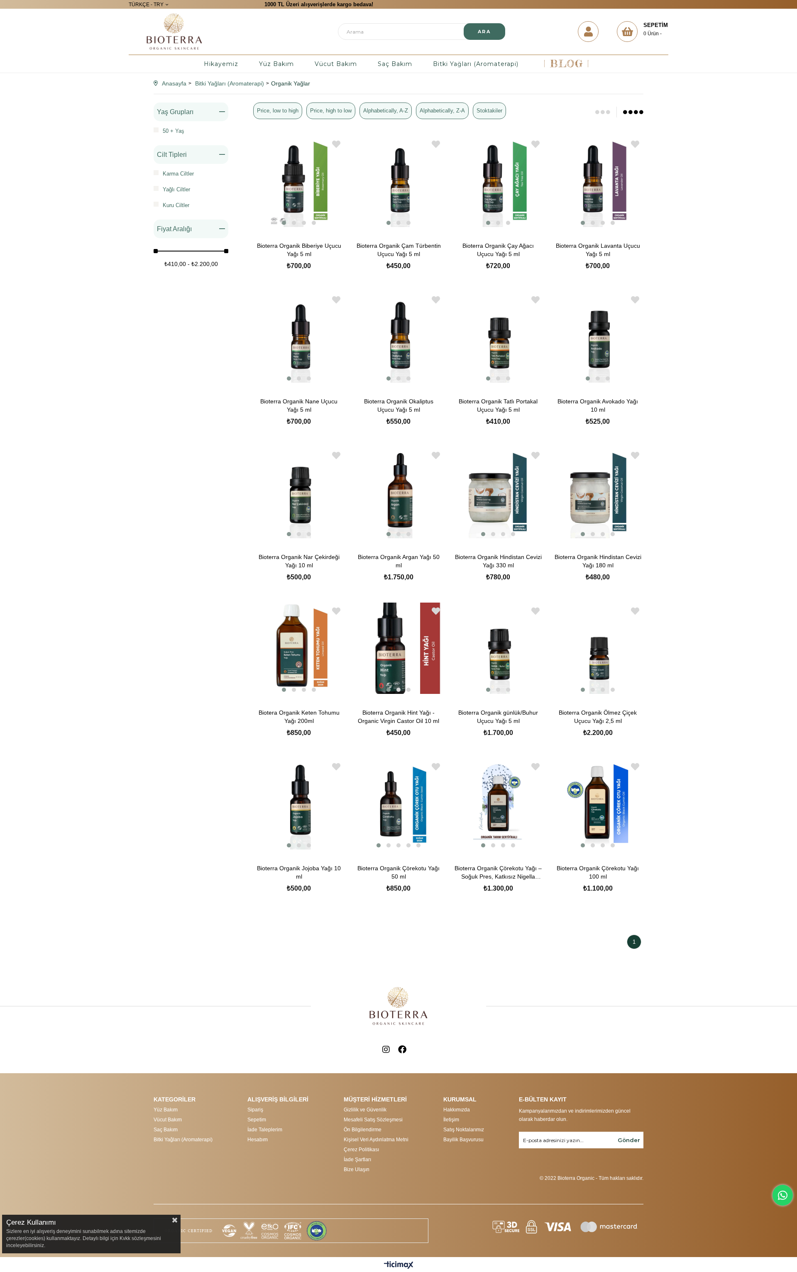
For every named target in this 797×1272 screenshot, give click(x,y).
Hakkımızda (456, 1110)
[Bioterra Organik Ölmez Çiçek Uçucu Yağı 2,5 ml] (597, 648)
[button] (284, 223)
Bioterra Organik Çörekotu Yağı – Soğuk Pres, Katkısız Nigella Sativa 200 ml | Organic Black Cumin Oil (498, 873)
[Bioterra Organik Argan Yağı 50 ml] (398, 492)
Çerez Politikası (361, 1149)
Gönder (629, 1140)
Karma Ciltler (178, 174)
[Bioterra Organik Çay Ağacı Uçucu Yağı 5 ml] (498, 181)
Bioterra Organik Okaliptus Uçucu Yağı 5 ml (398, 405)
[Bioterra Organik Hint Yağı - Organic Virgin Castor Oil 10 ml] (398, 648)
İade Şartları (357, 1159)
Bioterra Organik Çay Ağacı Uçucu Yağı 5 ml (498, 249)
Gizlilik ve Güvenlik (365, 1110)
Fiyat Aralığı (174, 228)
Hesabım (257, 1140)
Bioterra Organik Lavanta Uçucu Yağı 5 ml (598, 249)
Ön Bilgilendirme (362, 1130)
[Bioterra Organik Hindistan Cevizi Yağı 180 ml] (597, 492)
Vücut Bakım (336, 64)
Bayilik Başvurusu (463, 1140)
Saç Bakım (395, 64)
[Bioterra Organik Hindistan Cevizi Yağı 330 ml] (498, 492)
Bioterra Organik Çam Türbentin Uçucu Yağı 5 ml (399, 249)
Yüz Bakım (276, 64)
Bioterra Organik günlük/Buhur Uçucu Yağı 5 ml (498, 716)
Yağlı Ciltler (176, 189)
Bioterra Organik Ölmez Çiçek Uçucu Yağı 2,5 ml (598, 716)
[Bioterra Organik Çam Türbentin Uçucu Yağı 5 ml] (398, 181)
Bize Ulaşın (356, 1169)
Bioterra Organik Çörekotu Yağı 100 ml (598, 872)
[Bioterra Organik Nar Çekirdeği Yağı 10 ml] (299, 492)
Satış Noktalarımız (463, 1130)
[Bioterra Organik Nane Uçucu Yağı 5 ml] (299, 337)
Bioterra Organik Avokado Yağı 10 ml (597, 405)
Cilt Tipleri (172, 154)
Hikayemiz (221, 64)
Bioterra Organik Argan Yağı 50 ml (399, 561)
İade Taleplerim (264, 1130)
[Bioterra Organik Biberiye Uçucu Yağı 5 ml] (299, 181)
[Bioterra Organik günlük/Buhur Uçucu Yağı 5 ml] (498, 648)
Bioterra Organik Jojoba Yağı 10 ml (299, 872)
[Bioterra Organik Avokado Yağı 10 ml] (597, 337)
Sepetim (256, 1120)
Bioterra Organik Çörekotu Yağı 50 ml (398, 872)
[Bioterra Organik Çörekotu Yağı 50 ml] (398, 804)
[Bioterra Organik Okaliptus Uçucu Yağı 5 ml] (398, 337)
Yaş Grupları (175, 111)
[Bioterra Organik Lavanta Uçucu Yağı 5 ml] (597, 181)
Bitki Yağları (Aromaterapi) (475, 64)
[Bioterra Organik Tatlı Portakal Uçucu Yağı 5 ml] (498, 337)
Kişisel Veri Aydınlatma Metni (376, 1140)
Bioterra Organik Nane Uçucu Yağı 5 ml (298, 405)
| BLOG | (566, 64)
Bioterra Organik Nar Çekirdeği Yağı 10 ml (299, 561)
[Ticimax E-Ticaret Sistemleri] (398, 1265)
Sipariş (255, 1110)
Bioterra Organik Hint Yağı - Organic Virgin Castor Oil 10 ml (398, 716)
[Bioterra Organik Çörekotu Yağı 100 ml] (597, 804)
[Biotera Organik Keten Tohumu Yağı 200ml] (299, 648)
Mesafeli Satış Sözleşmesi (373, 1120)
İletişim (451, 1120)
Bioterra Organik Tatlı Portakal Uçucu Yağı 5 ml (498, 405)
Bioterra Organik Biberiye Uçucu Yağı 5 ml (299, 249)
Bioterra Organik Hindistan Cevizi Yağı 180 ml (598, 561)
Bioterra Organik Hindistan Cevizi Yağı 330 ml (498, 561)
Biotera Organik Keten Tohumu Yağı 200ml (299, 716)
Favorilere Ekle (336, 144)
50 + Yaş (173, 131)
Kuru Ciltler (176, 205)
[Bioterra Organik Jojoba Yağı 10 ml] (299, 804)
